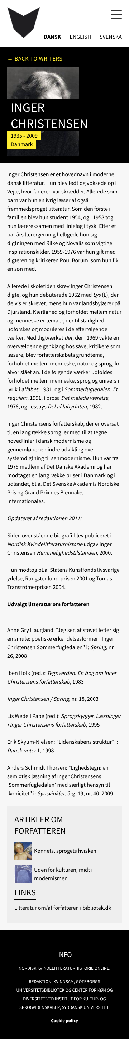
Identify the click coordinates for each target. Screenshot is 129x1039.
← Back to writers (35, 58)
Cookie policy (64, 1021)
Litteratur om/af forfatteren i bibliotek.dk (62, 907)
